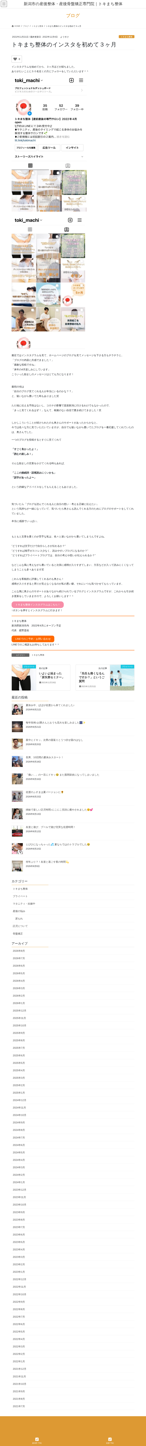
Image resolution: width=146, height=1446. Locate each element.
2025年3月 (19, 1077)
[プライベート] (24, 672)
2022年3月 (19, 1346)
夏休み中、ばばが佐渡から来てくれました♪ (50, 705)
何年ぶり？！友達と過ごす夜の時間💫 (47, 861)
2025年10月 (19, 1025)
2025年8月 (19, 1040)
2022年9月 (19, 1301)
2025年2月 (19, 1085)
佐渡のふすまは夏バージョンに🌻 (45, 792)
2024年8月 (19, 1130)
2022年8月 (19, 1309)
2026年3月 (19, 988)
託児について (20, 926)
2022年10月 (19, 1294)
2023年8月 (19, 1219)
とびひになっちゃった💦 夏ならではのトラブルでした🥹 (58, 844)
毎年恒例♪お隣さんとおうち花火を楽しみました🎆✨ (55, 722)
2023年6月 (19, 1234)
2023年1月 (19, 1271)
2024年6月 (19, 1145)
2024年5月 (19, 1152)
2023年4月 (19, 1249)
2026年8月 (19, 950)
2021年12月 (19, 1368)
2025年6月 (19, 1055)
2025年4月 (19, 1070)
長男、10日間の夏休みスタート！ (45, 757)
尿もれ (19, 918)
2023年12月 (19, 1189)
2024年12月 (19, 1100)
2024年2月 (19, 1174)
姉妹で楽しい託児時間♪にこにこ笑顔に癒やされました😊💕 (59, 809)
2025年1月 (19, 1092)
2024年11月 (19, 1107)
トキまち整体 (126, 37)
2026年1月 (19, 1003)
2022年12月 (19, 1279)
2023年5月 (19, 1242)
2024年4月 (19, 1160)
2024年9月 (19, 1122)
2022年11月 (19, 1286)
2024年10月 (19, 1115)
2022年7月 (19, 1316)
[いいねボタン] (15, 59)
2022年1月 (19, 1361)
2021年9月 (19, 1391)
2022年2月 (19, 1354)
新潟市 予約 (37, 1443)
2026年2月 (19, 995)
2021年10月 (19, 1384)
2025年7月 (19, 1047)
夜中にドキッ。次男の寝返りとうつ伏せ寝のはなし (54, 740)
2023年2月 (19, 1264)
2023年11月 (19, 1197)
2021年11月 (19, 1376)
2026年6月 (19, 965)
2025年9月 (19, 1033)
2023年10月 (19, 1204)
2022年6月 (19, 1324)
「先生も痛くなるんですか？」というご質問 (92, 677)
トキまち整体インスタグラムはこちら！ (37, 604)
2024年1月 (19, 1182)
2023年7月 (19, 1227)
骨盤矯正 (18, 933)
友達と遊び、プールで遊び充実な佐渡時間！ (51, 827)
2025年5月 (19, 1062)
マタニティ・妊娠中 (24, 903)
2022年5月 (19, 1331)
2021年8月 (19, 1398)
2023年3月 (19, 1257)
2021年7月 (19, 1406)
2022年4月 (19, 1339)
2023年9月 (19, 1212)
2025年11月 (19, 1018)
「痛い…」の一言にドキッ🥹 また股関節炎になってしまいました (62, 774)
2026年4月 (19, 980)
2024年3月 (19, 1167)
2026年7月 (19, 958)
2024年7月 (19, 1137)
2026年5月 (19, 973)
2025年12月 (19, 1010)
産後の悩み (19, 911)
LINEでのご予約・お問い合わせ (33, 638)
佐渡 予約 (110, 1443)
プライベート (20, 896)
